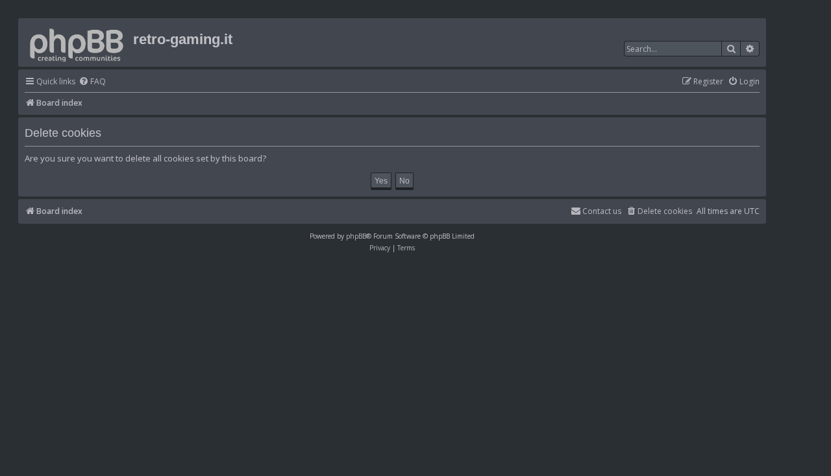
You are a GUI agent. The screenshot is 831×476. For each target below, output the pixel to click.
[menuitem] (92, 82)
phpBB (356, 236)
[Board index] (77, 42)
